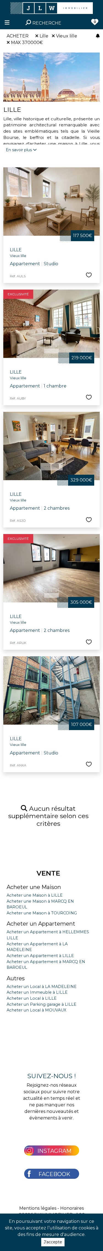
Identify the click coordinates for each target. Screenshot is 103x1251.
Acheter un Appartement (41, 923)
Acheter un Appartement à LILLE (40, 955)
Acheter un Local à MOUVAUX (36, 1010)
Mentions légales (37, 1208)
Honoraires (72, 1208)
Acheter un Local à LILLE (32, 998)
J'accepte (53, 1242)
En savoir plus (19, 149)
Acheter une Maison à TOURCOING (42, 913)
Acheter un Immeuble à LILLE (37, 992)
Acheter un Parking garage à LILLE (41, 1004)
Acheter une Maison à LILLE (35, 895)
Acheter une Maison (34, 887)
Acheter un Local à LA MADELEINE (42, 986)
